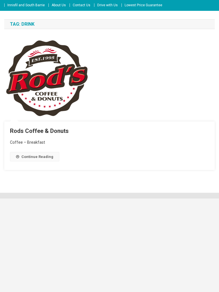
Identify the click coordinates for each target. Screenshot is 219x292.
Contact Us (81, 5)
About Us (59, 5)
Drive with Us (107, 5)
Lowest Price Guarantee (143, 5)
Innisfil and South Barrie (26, 5)
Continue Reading (37, 157)
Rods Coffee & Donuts (39, 130)
